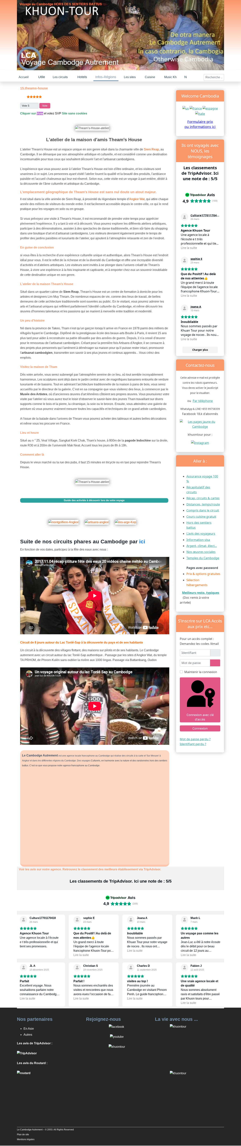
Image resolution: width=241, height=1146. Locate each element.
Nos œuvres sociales (201, 551)
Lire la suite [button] (189, 247)
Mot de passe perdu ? (195, 739)
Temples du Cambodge (202, 558)
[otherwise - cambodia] (185, 108)
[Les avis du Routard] (24, 1072)
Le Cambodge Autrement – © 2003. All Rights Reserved (45, 1129)
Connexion (200, 728)
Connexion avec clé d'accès (200, 716)
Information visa (198, 539)
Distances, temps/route (203, 504)
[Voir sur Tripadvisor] (184, 216)
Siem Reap (151, 149)
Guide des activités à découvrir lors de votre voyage (94, 500)
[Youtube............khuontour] (117, 1036)
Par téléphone (203, 400)
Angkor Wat (137, 198)
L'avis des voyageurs (200, 533)
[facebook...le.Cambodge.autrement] (116, 1026)
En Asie (29, 1028)
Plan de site (23, 1134)
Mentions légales (25, 1139)
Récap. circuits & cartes (203, 498)
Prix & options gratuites (203, 573)
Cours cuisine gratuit (201, 516)
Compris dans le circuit (202, 510)
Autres (28, 1034)
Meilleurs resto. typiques (200, 592)
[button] (42, 76)
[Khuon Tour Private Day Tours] (27, 1052)
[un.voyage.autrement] (200, 442)
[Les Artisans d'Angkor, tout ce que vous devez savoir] (99, 519)
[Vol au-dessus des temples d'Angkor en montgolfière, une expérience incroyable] (65, 519)
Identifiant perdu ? (193, 744)
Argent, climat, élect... (201, 545)
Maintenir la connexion (200, 671)
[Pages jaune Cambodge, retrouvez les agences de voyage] (200, 423)
